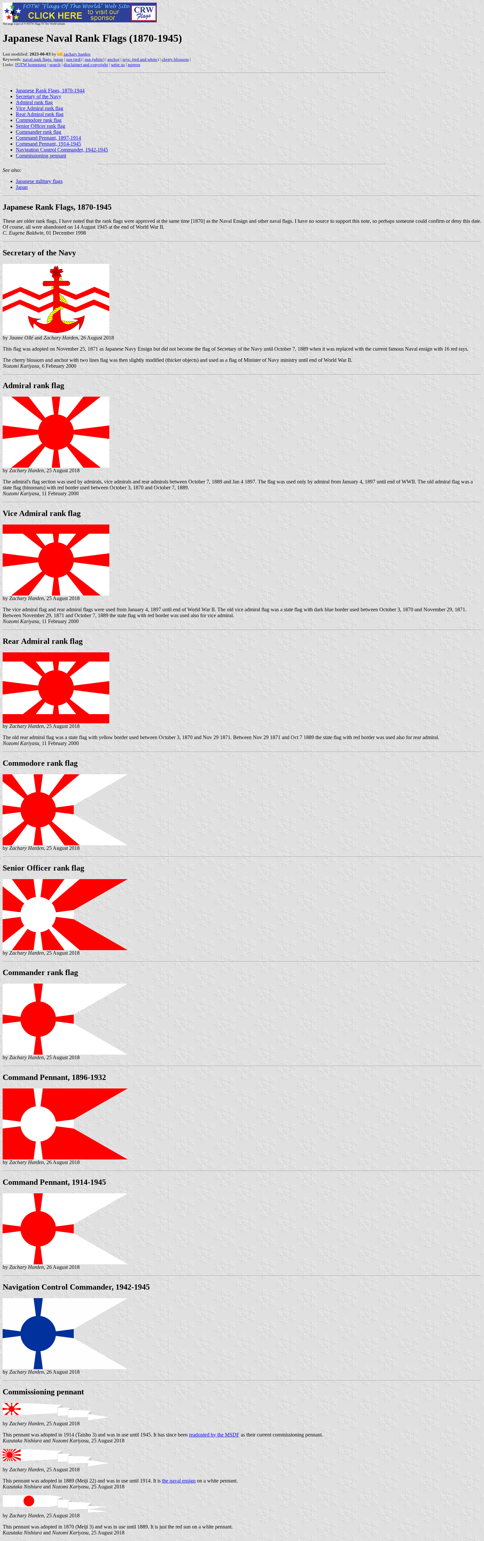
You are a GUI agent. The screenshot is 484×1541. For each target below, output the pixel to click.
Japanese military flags (39, 181)
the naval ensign (179, 1480)
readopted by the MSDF (214, 1434)
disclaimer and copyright (86, 64)
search (55, 64)
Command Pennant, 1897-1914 (48, 138)
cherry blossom (175, 59)
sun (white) (94, 59)
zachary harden (77, 54)
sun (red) (74, 59)
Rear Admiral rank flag (40, 114)
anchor (113, 59)
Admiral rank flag (34, 102)
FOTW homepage (30, 64)
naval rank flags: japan (43, 59)
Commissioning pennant (41, 155)
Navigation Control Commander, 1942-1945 (62, 149)
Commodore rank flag (39, 120)
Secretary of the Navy (38, 96)
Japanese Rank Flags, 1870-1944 (50, 90)
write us (118, 64)
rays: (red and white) (140, 59)
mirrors (134, 64)
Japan (22, 187)
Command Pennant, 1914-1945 (48, 144)
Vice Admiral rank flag (39, 108)
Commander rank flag (38, 132)
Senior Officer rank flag (40, 126)
